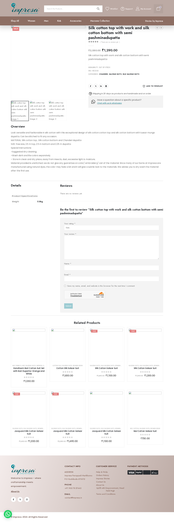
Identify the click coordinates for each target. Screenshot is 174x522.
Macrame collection (100, 20)
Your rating (69, 223)
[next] (161, 28)
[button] (12, 63)
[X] (20, 499)
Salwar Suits (115, 74)
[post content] (29, 345)
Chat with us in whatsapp (109, 103)
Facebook (90, 86)
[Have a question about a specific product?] (94, 102)
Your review (70, 234)
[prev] (157, 28)
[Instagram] (26, 499)
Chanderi (103, 74)
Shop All (15, 20)
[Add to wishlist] (41, 332)
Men (46, 20)
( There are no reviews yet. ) (110, 42)
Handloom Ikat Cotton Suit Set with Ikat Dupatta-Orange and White (29, 371)
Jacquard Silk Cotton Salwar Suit (29, 432)
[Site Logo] (25, 9)
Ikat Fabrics (16, 366)
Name (67, 263)
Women (31, 20)
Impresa (39, 366)
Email (67, 274)
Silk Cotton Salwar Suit (106, 368)
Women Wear (78, 366)
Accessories (75, 20)
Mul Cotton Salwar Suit (145, 431)
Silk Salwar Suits (131, 74)
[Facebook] (13, 499)
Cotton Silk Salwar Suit (67, 368)
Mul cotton (134, 428)
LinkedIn (101, 86)
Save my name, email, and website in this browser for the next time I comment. (101, 285)
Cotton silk (57, 366)
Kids (59, 20)
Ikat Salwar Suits (29, 366)
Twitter (96, 86)
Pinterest (106, 86)
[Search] (98, 9)
